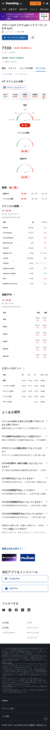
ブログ (29, 623)
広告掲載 (5, 628)
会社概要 (5, 623)
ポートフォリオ (33, 633)
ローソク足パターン (21, 74)
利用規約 (5, 701)
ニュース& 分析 (26, 68)
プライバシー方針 (8, 708)
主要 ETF (13, 9)
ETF (4, 9)
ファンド (34, 9)
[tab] (5, 96)
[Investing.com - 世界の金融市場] (14, 3)
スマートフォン (33, 628)
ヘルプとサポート (9, 633)
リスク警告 (5, 716)
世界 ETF (23, 9)
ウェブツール (32, 637)
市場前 (7, 62)
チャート (13, 68)
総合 (4, 68)
